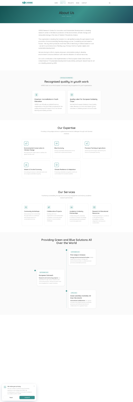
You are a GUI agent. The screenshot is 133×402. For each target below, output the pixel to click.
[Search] (109, 2)
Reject (11, 397)
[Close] (34, 386)
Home (63, 16)
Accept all (27, 397)
